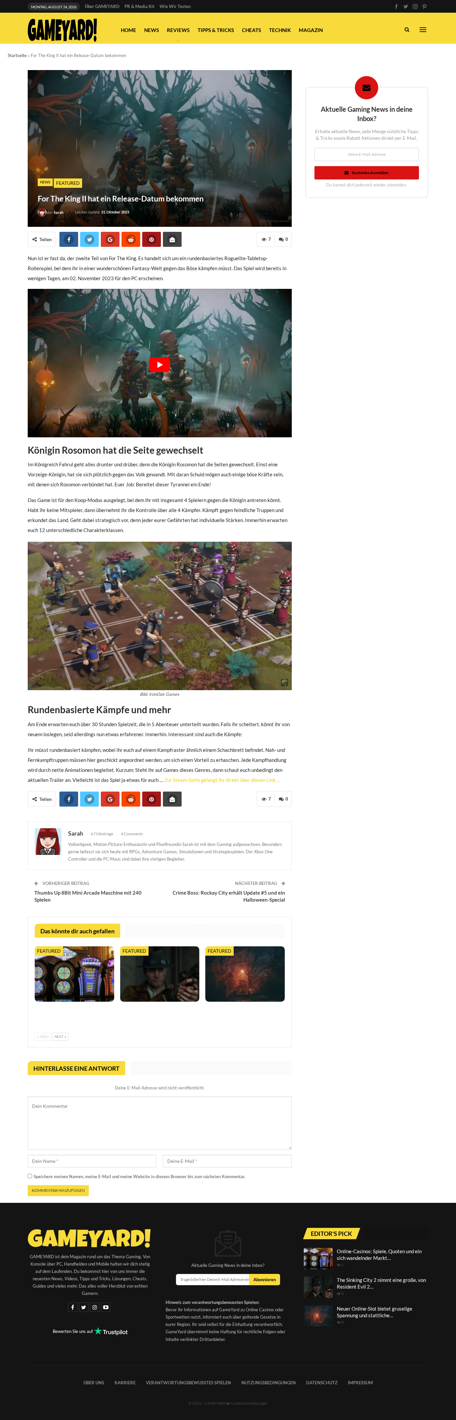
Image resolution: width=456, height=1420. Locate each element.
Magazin (311, 30)
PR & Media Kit (140, 6)
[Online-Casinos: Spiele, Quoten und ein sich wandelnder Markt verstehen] (74, 974)
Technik (280, 30)
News (151, 30)
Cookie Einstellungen (249, 1402)
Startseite (17, 55)
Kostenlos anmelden (370, 172)
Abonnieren (264, 1279)
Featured (68, 183)
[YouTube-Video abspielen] (160, 365)
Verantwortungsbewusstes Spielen (188, 1382)
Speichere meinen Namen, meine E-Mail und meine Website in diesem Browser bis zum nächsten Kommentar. (139, 1176)
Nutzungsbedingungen (268, 1382)
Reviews (178, 30)
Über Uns (93, 1382)
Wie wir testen (175, 6)
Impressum (360, 1382)
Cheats (251, 30)
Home (128, 30)
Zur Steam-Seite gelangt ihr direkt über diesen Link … (222, 780)
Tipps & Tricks (216, 30)
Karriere (125, 1382)
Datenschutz (321, 1382)
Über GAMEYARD (102, 6)
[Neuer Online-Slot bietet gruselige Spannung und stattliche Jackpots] (245, 974)
